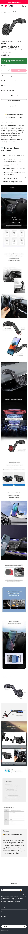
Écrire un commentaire (14, 100)
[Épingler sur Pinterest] (13, 90)
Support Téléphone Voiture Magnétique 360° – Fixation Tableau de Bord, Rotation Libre (13, 12)
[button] (25, 5)
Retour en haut (14, 883)
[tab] (4, 122)
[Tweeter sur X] (7, 90)
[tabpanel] (14, 476)
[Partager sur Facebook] (10, 90)
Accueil (2, 10)
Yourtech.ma (4, 41)
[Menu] (2, 5)
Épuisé (18, 70)
